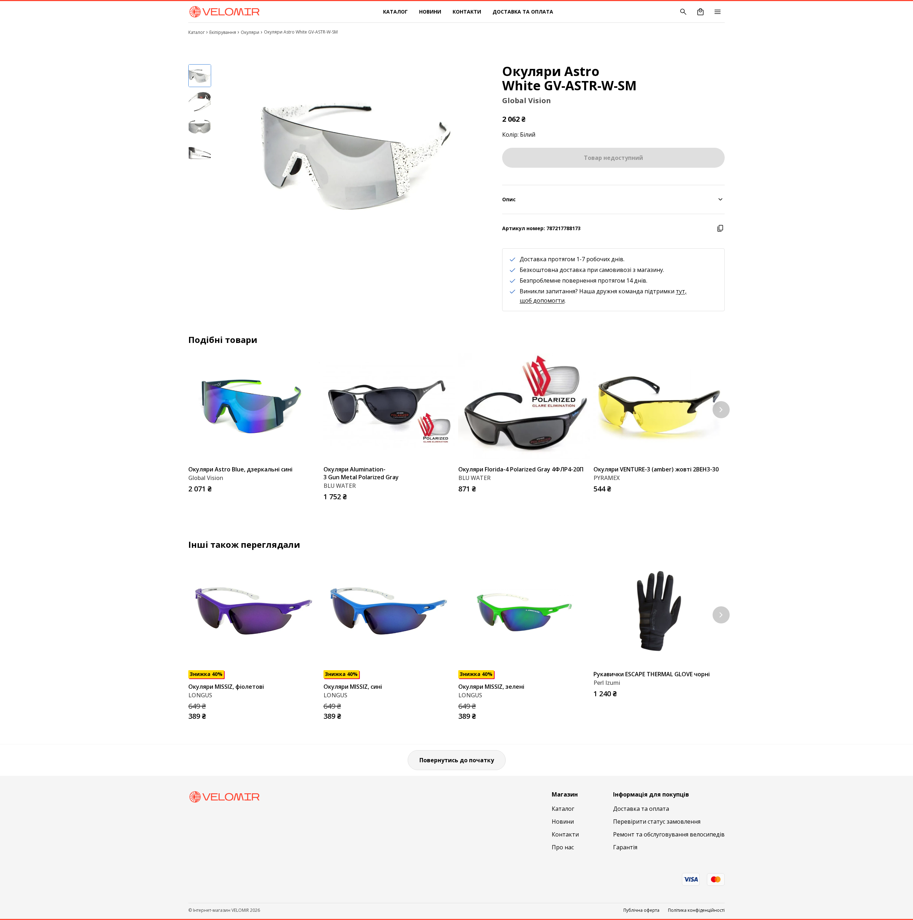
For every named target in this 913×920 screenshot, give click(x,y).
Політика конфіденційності (696, 910)
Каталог (395, 11)
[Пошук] (683, 12)
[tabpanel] (351, 153)
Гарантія (625, 847)
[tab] (199, 75)
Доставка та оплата (523, 11)
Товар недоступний (613, 158)
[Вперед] (721, 409)
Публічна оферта (641, 910)
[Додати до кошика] (313, 487)
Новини (430, 11)
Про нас (563, 847)
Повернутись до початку (456, 760)
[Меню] (717, 12)
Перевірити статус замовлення (656, 821)
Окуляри (250, 32)
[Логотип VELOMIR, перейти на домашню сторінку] (224, 12)
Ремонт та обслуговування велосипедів (669, 834)
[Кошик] (700, 12)
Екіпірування (222, 32)
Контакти (467, 11)
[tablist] (199, 139)
